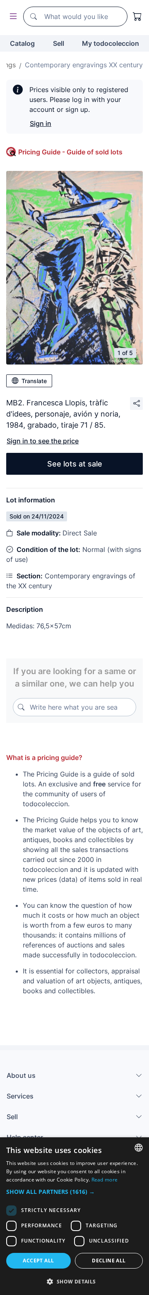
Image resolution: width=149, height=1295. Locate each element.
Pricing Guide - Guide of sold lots (70, 152)
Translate (34, 380)
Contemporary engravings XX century (84, 65)
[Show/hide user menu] (11, 17)
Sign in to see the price (43, 441)
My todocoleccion (110, 43)
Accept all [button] (38, 1260)
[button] (74, 1191)
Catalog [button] (22, 43)
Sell (58, 43)
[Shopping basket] (137, 16)
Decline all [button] (108, 1260)
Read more (104, 1179)
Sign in (40, 123)
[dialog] (74, 1216)
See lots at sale (74, 463)
